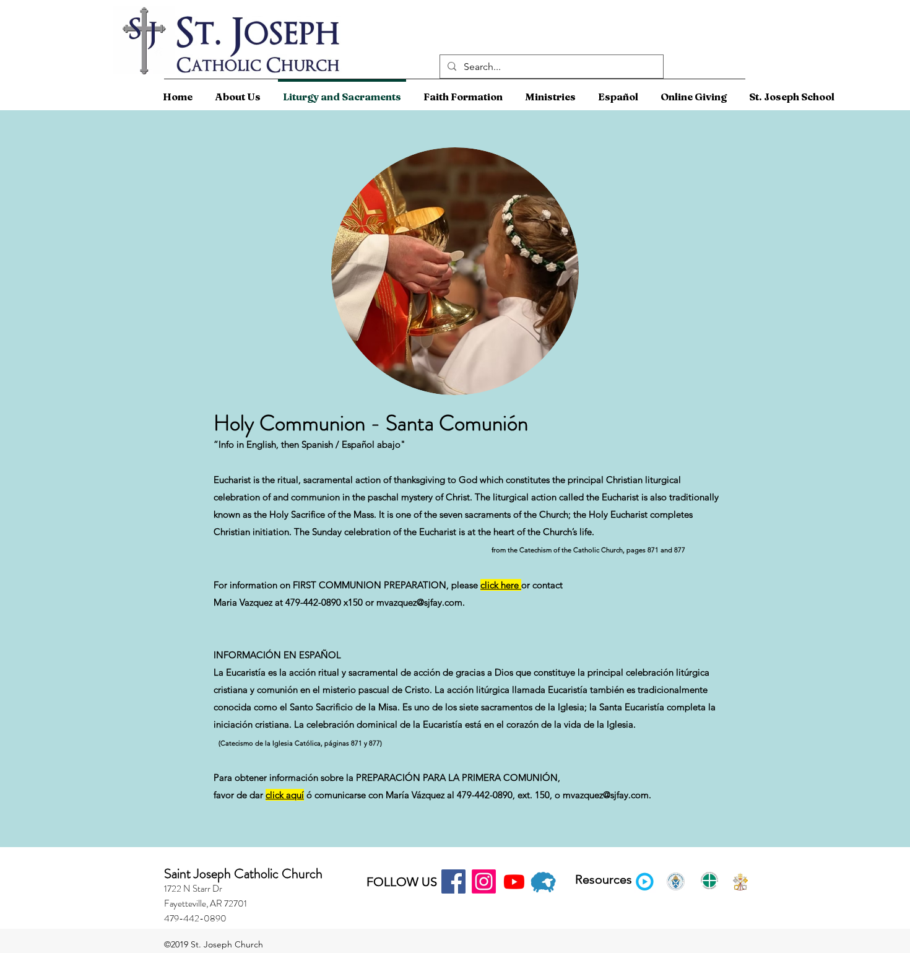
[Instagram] (484, 881)
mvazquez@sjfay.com (606, 795)
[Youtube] (514, 881)
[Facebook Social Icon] (453, 881)
